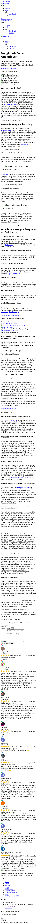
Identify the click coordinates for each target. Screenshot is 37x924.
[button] (18, 5)
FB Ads (11, 15)
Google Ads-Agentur (10, 420)
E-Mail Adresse (6, 628)
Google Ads (12, 14)
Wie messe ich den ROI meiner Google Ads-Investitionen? (14, 530)
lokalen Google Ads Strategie (10, 312)
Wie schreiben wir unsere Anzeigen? (9, 577)
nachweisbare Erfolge (23, 487)
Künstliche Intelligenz (24, 595)
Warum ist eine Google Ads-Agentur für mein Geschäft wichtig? (16, 416)
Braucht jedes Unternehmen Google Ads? (10, 553)
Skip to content (5, 1)
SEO (6, 10)
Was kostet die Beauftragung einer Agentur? (11, 461)
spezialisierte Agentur (10, 104)
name (3, 626)
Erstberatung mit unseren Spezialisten (19, 477)
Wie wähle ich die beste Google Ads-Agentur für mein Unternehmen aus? (18, 483)
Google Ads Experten (13, 274)
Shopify (7, 8)
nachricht (4, 641)
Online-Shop (9, 245)
